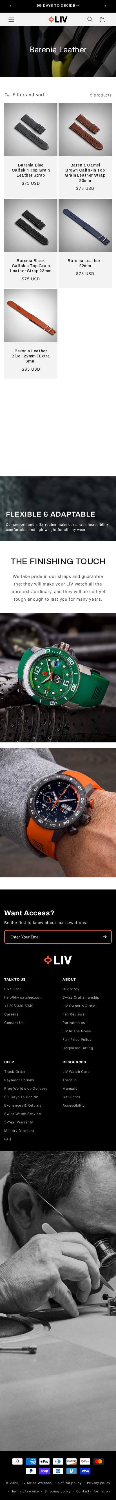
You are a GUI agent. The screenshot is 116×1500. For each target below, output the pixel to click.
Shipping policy (57, 1491)
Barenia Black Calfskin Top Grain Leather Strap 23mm (31, 266)
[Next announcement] (105, 6)
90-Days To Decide (21, 1097)
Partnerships (74, 1023)
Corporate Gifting (78, 1048)
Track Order (15, 1071)
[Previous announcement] (10, 6)
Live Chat (12, 989)
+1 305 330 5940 (19, 1006)
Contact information (93, 1491)
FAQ (7, 1139)
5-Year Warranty (18, 1122)
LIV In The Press (77, 1031)
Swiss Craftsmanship (81, 997)
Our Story (71, 989)
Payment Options (19, 1080)
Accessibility (74, 1105)
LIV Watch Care (76, 1071)
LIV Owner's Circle (79, 1006)
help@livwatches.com (23, 997)
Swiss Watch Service (22, 1114)
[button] (11, 19)
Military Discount (19, 1131)
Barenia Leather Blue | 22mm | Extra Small (31, 356)
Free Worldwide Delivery (26, 1088)
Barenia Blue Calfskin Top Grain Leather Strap (31, 170)
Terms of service (25, 1491)
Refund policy (69, 1483)
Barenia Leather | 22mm (85, 263)
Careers (11, 1014)
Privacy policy (98, 1483)
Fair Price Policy (77, 1039)
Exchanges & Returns (22, 1105)
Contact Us (14, 1023)
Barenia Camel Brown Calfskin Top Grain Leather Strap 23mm (85, 173)
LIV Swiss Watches (36, 1483)
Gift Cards (71, 1097)
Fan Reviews (74, 1014)
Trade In (70, 1080)
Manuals (70, 1088)
